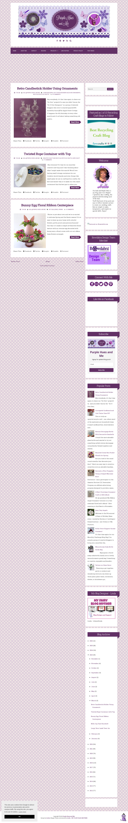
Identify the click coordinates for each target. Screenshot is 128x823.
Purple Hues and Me (69, 816)
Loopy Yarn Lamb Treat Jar (100, 728)
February (94, 734)
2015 (91, 777)
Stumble (55, 141)
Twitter (37, 141)
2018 (91, 763)
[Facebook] (57, 40)
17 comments (48, 160)
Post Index (90, 50)
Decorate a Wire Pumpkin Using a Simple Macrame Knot (104, 473)
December (94, 659)
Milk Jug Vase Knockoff (99, 724)
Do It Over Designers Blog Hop (63, 92)
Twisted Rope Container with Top (47, 154)
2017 (91, 767)
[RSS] (67, 40)
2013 (91, 786)
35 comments (56, 94)
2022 (91, 744)
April (93, 696)
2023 (91, 655)
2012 (91, 790)
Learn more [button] (22, 812)
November (95, 663)
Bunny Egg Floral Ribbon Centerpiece (47, 205)
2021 (91, 749)
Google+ (46, 141)
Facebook (27, 141)
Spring (60, 209)
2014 (91, 781)
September (95, 673)
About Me (24, 50)
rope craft (76, 158)
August (94, 677)
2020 (91, 753)
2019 (91, 758)
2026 (91, 641)
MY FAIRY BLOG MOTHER (79, 818)
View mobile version (47, 266)
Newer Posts (15, 261)
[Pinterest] (60, 40)
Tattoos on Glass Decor (103, 565)
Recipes (43, 50)
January (94, 738)
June (93, 686)
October (94, 668)
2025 (91, 645)
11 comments (70, 209)
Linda (48, 818)
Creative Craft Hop (49, 158)
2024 (91, 650)
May (93, 691)
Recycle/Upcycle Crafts (41, 94)
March (93, 700)
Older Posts (79, 261)
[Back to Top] (124, 817)
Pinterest (64, 141)
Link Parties (65, 50)
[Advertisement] (64, 69)
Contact (34, 50)
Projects (54, 50)
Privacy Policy (78, 50)
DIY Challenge (53, 209)
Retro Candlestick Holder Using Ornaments (47, 88)
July (93, 682)
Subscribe (101, 370)
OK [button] (20, 816)
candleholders (48, 92)
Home (14, 50)
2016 (91, 772)
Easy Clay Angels (101, 510)
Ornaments (76, 92)
